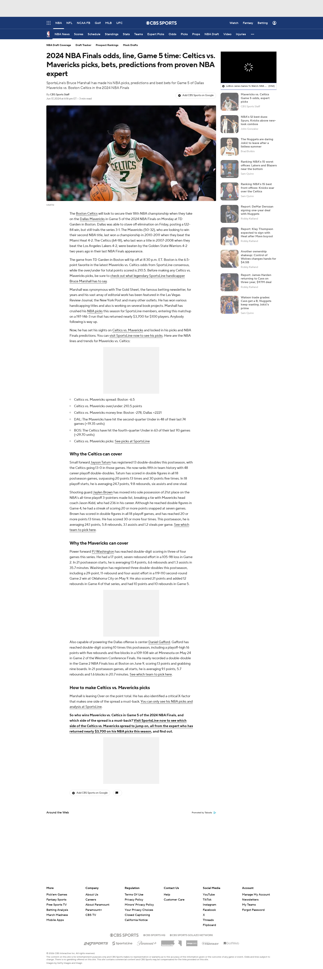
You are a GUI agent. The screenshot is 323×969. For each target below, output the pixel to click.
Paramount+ (93, 910)
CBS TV (90, 915)
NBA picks (95, 311)
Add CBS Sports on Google (198, 95)
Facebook (209, 910)
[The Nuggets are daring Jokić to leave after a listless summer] (230, 147)
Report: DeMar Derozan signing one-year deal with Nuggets (257, 210)
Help (167, 894)
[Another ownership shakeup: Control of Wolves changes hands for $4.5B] (230, 259)
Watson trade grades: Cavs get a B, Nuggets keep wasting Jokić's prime (256, 303)
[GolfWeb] (231, 943)
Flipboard (209, 925)
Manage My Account (256, 894)
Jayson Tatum (100, 462)
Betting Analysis (57, 910)
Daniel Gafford (159, 642)
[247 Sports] (96, 943)
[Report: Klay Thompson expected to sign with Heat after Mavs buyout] (230, 236)
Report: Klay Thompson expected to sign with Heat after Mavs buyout (257, 232)
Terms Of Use (134, 894)
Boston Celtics (87, 213)
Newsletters (250, 900)
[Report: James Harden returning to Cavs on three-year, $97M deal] (230, 282)
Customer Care (174, 900)
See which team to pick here (151, 674)
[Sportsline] (123, 943)
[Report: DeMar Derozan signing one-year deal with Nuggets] (230, 214)
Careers (90, 900)
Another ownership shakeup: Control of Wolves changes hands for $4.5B (258, 257)
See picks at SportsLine (132, 441)
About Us (91, 894)
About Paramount (97, 905)
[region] (248, 67)
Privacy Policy (134, 900)
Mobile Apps (55, 920)
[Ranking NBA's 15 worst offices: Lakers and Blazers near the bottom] (230, 169)
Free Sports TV (56, 905)
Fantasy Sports (56, 900)
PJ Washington (103, 551)
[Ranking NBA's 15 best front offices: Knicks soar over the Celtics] (230, 191)
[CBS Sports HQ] (154, 935)
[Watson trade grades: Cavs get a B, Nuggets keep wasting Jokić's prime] (230, 305)
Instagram (209, 905)
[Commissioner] (171, 942)
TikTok (207, 900)
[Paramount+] (147, 942)
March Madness (57, 915)
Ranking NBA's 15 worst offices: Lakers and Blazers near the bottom (259, 165)
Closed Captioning (137, 911)
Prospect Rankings (107, 45)
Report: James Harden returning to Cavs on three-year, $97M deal (256, 278)
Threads (208, 920)
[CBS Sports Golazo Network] (191, 935)
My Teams (249, 905)
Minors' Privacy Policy (139, 905)
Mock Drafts (130, 45)
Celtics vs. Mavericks (127, 330)
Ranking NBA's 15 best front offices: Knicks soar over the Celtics (257, 187)
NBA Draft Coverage (58, 45)
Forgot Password (253, 910)
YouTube (209, 894)
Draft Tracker (83, 45)
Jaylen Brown (103, 492)
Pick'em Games (56, 894)
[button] (252, 34)
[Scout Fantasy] (210, 943)
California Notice (136, 916)
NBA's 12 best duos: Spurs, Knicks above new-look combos (258, 120)
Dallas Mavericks (92, 219)
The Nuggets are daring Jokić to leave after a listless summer (257, 142)
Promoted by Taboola (202, 812)
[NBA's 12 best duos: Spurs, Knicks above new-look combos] (230, 124)
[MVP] (191, 942)
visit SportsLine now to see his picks (136, 336)
